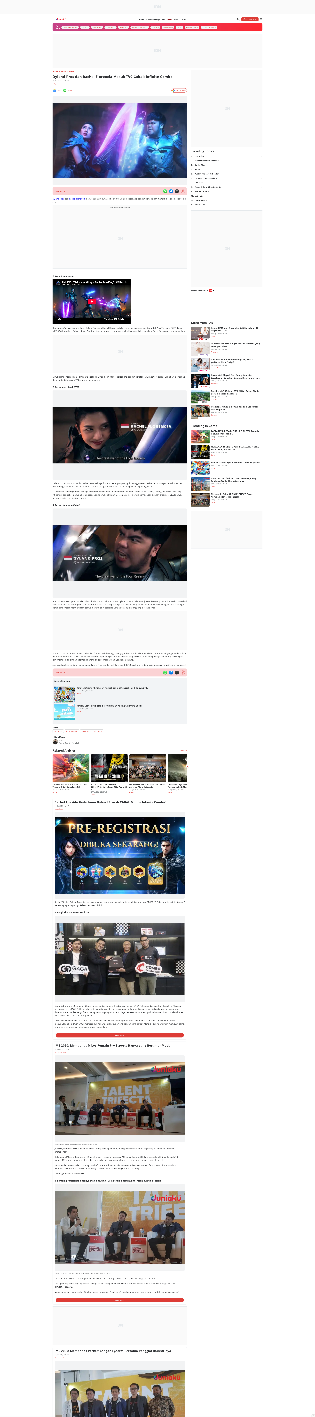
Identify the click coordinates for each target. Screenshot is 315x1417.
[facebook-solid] (171, 191)
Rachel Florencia (77, 198)
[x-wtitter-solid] (177, 191)
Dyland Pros (58, 198)
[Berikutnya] (187, 766)
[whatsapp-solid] (165, 191)
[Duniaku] (61, 19)
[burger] (261, 19)
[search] (238, 19)
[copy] (183, 191)
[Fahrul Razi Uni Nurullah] (55, 741)
